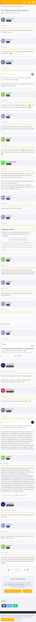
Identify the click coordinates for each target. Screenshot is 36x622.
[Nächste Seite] (27, 570)
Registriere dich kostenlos (16, 585)
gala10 (16, 495)
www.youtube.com (26, 229)
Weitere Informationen (7, 619)
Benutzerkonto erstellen (13, 591)
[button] (33, 2)
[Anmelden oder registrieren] (29, 2)
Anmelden (27, 591)
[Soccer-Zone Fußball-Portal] (3, 2)
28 (24, 570)
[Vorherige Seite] (8, 570)
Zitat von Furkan (8, 74)
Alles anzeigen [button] (18, 355)
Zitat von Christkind (9, 422)
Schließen (18, 619)
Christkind (6, 13)
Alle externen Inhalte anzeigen (18, 239)
